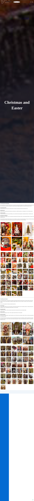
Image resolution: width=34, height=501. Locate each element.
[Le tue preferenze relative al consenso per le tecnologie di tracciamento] (32, 499)
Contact (2, 3)
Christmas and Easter (8, 1)
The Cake (9, 0)
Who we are (5, 0)
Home (2, 0)
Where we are (7, 2)
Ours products (3, 1)
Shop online (2, 2)
